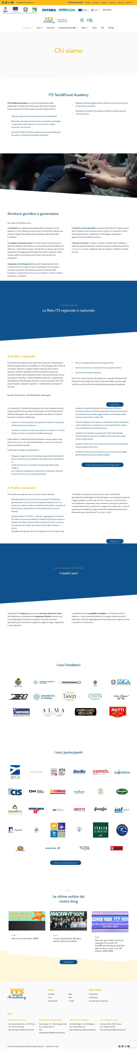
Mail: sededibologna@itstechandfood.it (83, 1030)
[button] (115, 404)
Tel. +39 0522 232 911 (46, 1027)
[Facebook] (3, 2)
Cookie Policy (93, 998)
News (84, 28)
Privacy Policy (93, 994)
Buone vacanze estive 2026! (25, 938)
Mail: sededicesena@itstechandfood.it (113, 1030)
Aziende (113, 2)
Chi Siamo (26, 28)
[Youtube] (12, 2)
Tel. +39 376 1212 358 (16, 1027)
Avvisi (94, 28)
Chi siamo (51, 994)
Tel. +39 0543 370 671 (107, 1027)
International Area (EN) (67, 28)
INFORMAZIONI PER (75, 2)
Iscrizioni (95, 2)
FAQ (102, 28)
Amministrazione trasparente (98, 1001)
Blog (55, 935)
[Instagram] (9, 2)
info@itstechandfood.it (25, 2)
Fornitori (129, 2)
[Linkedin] (6, 2)
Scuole (87, 2)
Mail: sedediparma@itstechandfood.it (21, 1030)
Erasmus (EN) (52, 1001)
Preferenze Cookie (52, 1046)
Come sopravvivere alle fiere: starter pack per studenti (67, 940)
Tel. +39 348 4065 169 (77, 1027)
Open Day (50, 28)
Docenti (121, 2)
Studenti (104, 2)
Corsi (39, 28)
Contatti (111, 28)
